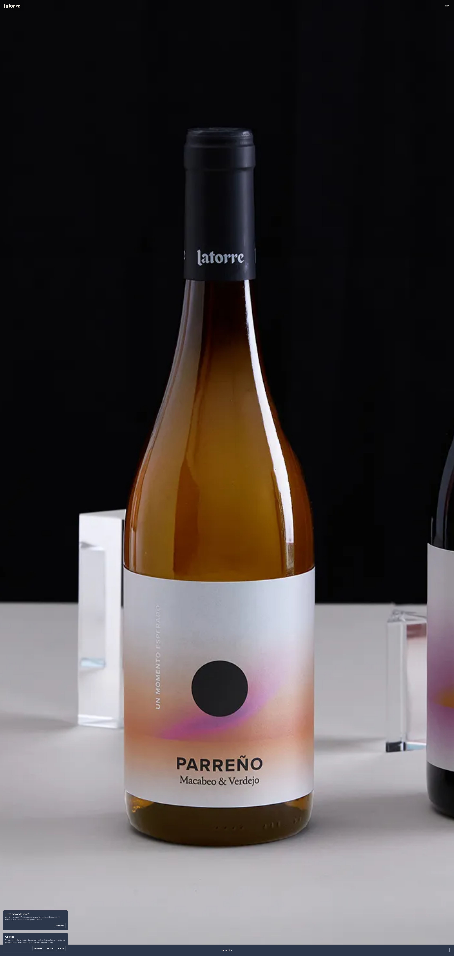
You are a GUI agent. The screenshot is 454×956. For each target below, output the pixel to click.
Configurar (38, 948)
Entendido (60, 925)
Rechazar (50, 948)
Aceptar (61, 948)
